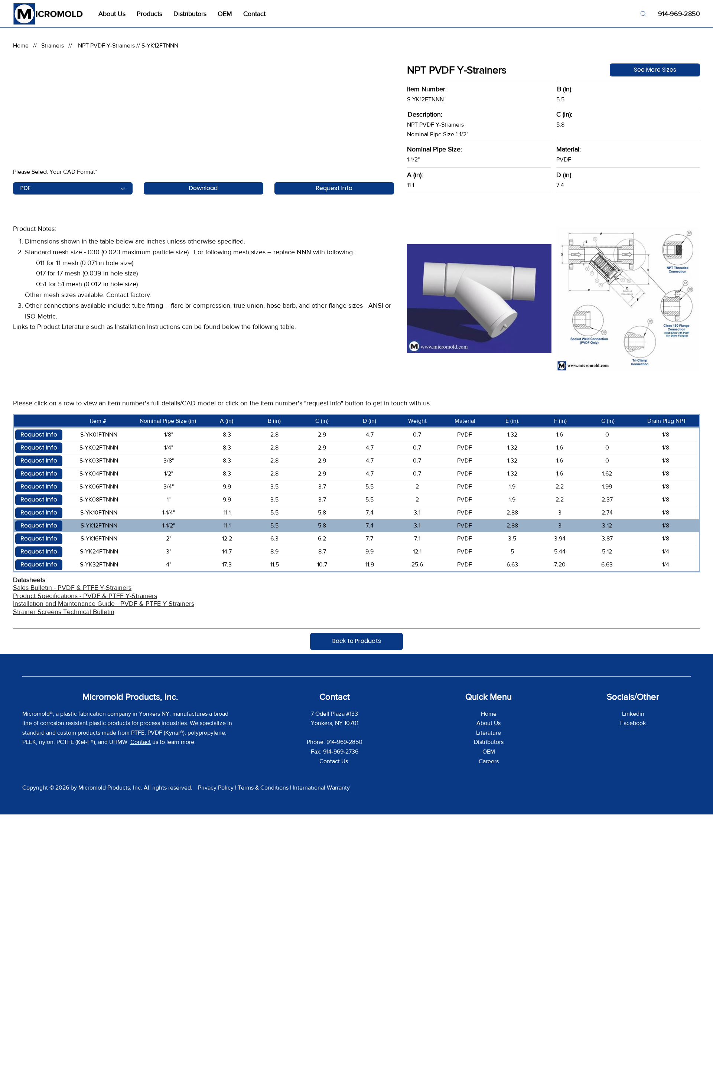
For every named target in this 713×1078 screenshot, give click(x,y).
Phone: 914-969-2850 (334, 742)
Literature (488, 732)
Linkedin (633, 713)
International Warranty (321, 787)
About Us (488, 723)
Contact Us (334, 761)
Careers (489, 761)
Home (21, 45)
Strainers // (58, 45)
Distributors (489, 742)
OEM (488, 751)
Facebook (633, 723)
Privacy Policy (216, 787)
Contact (140, 742)
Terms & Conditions (263, 787)
